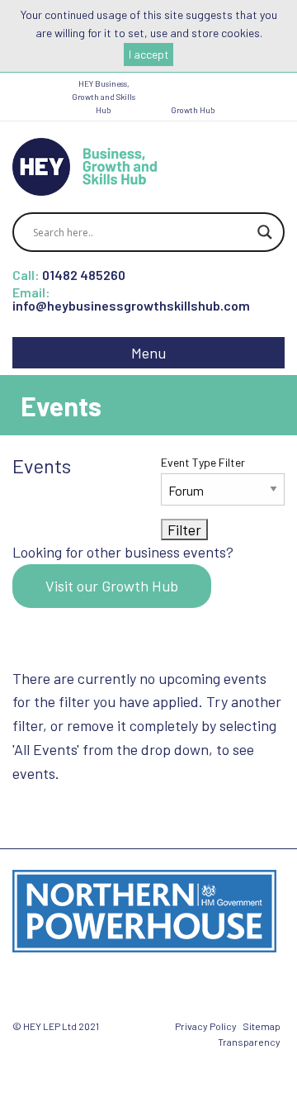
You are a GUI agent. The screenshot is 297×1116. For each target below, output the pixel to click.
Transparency (249, 1041)
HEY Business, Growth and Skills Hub (103, 96)
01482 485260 (83, 275)
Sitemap (261, 1026)
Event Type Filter (203, 462)
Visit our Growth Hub (111, 586)
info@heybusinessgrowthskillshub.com (131, 305)
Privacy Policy (206, 1026)
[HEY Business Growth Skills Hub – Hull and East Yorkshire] (84, 165)
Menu (148, 353)
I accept (149, 54)
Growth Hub (193, 110)
